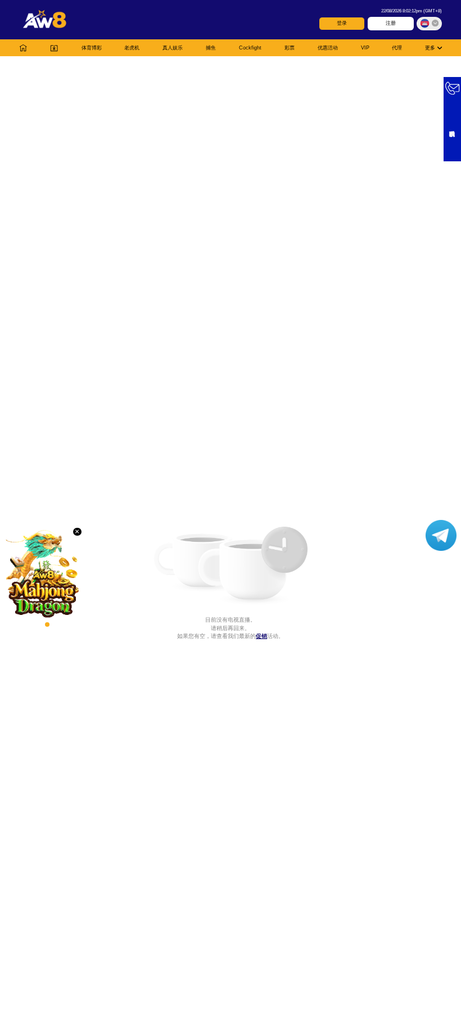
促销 (261, 636)
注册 (391, 23)
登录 (342, 23)
